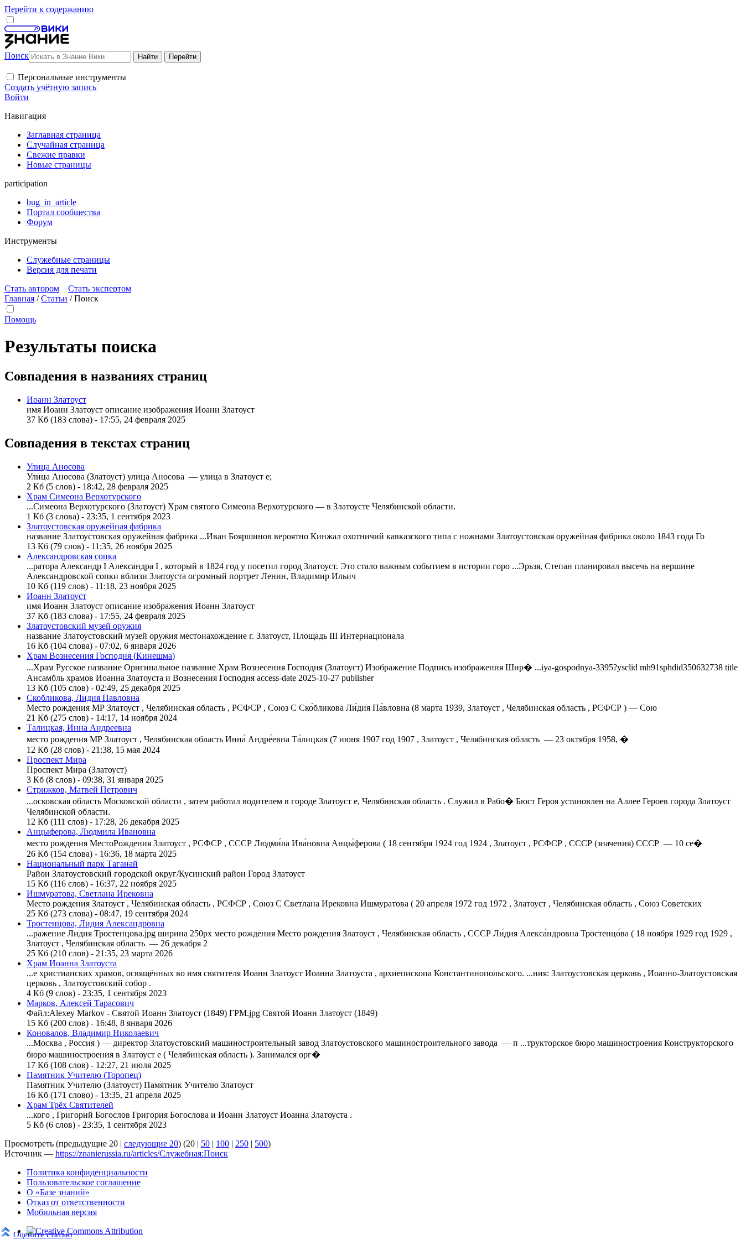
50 (205, 1143)
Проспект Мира (56, 759)
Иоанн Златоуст (56, 399)
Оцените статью (42, 1234)
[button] (10, 76)
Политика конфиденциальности (87, 1172)
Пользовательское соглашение (84, 1182)
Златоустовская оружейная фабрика (94, 526)
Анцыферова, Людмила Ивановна (91, 831)
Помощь (20, 319)
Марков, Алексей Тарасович (80, 1003)
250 (241, 1143)
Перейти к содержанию (49, 9)
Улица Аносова (56, 466)
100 (222, 1143)
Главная (19, 298)
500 (261, 1143)
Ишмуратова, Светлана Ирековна (90, 893)
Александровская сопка (71, 556)
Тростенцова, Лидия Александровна (95, 923)
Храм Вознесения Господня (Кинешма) (101, 655)
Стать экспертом (99, 288)
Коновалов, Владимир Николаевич (93, 1033)
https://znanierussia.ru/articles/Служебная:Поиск (141, 1153)
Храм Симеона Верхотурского (84, 496)
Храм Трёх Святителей (70, 1104)
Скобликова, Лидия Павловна (83, 697)
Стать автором (31, 288)
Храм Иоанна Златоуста (72, 963)
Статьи (54, 298)
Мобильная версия (62, 1212)
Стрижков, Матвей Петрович (82, 789)
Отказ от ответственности (76, 1202)
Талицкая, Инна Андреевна (79, 727)
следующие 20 (151, 1143)
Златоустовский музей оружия (84, 626)
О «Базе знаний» (58, 1192)
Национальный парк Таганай (82, 863)
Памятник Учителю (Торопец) (84, 1075)
